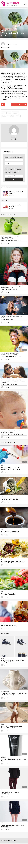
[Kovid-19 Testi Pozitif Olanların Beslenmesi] (14, 454)
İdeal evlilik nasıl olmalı (9, 384)
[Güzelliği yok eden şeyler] (14, 266)
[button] (24, 3)
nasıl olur (3, 382)
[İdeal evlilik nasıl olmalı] (14, 370)
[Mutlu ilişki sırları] (14, 305)
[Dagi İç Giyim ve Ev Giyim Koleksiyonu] (14, 778)
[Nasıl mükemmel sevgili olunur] (14, 339)
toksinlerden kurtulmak (7, 238)
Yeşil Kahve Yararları (10, 499)
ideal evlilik (13, 378)
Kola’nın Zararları (8, 625)
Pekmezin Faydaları (10, 532)
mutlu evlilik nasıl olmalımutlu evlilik (11, 381)
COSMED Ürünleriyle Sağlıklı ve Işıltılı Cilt (13, 760)
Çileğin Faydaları (8, 594)
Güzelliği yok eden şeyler (16, 286)
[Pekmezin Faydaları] (14, 517)
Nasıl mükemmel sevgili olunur (9, 354)
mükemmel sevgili (10, 353)
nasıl (9, 113)
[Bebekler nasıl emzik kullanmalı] (14, 410)
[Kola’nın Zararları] (14, 611)
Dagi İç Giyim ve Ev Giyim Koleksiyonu (10, 793)
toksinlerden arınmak (6, 237)
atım (3, 113)
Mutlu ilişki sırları (17, 316)
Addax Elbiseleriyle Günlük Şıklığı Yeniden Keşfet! (12, 825)
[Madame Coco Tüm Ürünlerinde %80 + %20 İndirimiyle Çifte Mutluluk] (14, 679)
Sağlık (3, 31)
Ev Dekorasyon (5, 691)
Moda (2, 658)
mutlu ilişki (9, 316)
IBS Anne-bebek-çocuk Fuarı (16, 192)
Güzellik (3, 286)
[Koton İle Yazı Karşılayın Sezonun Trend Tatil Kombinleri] (14, 712)
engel (7, 286)
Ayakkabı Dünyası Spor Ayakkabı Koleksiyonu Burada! (12, 661)
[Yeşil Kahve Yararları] (14, 486)
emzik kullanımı (5, 432)
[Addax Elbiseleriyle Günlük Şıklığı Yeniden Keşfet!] (14, 811)
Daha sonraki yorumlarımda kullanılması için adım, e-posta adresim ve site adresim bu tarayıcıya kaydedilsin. (13, 170)
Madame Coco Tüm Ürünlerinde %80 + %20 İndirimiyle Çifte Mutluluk (14, 694)
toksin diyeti (15, 236)
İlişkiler (3, 316)
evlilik (7, 378)
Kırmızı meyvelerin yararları (15, 205)
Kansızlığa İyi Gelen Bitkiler (13, 562)
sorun (7, 287)
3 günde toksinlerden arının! (10, 240)
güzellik (3, 287)
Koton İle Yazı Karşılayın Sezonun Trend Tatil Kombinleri (12, 727)
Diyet (2, 236)
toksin (15, 113)
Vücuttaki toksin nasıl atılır (10, 116)
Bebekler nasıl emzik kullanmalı (9, 431)
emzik (19, 431)
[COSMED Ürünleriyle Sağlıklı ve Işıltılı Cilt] (14, 745)
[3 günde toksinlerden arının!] (14, 226)
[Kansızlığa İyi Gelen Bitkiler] (14, 548)
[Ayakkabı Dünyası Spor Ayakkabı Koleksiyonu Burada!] (14, 646)
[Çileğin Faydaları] (14, 579)
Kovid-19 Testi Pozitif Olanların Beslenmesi (10, 468)
